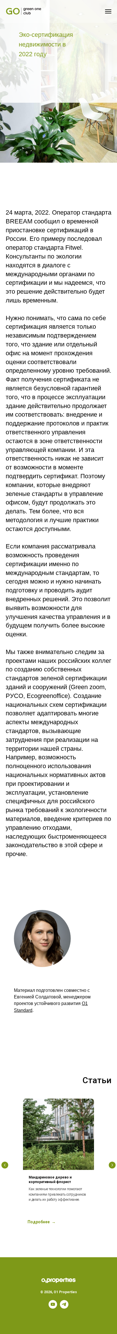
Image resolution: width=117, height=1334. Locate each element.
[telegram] (64, 1307)
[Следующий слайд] (112, 1165)
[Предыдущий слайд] (4, 1165)
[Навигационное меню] (108, 11)
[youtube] (53, 1307)
